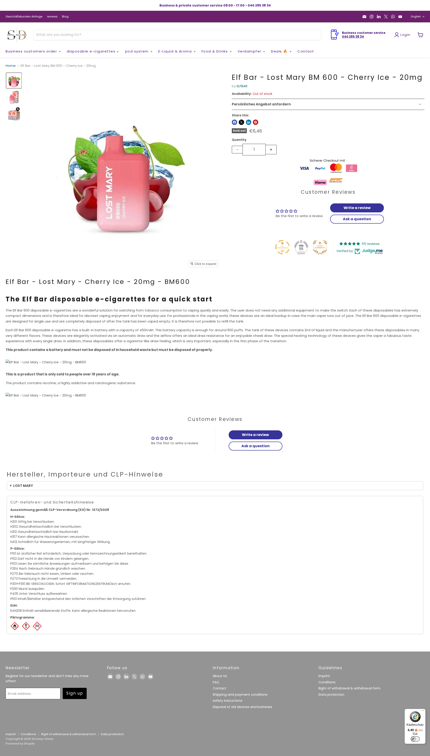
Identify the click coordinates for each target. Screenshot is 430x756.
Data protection (331, 694)
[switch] (415, 739)
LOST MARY (23, 486)
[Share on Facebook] (234, 122)
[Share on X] (241, 122)
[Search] (315, 35)
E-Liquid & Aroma (175, 51)
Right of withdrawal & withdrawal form (349, 688)
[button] (14, 80)
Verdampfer (250, 51)
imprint (324, 676)
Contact (305, 51)
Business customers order (32, 51)
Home (11, 66)
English (416, 16)
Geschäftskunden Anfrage (24, 16)
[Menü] (423, 711)
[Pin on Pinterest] (255, 122)
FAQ (216, 682)
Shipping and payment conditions (240, 694)
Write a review (357, 207)
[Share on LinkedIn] (248, 122)
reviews (52, 16)
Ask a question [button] (357, 219)
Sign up (74, 693)
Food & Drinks (215, 51)
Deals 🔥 (280, 51)
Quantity (239, 140)
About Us (220, 676)
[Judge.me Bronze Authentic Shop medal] (320, 247)
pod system (137, 51)
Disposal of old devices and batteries (242, 707)
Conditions (326, 682)
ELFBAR (242, 86)
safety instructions (227, 700)
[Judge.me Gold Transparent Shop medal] (282, 247)
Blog (65, 16)
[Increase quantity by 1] (271, 149)
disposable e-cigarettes (92, 51)
